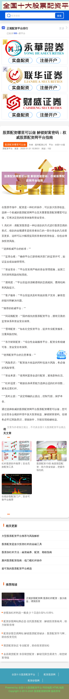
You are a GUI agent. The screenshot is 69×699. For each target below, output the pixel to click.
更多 (61, 28)
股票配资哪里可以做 (15, 144)
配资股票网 (49, 674)
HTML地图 (58, 687)
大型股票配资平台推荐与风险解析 (20, 535)
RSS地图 (47, 687)
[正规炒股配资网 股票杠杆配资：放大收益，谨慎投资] (13, 600)
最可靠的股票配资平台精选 (17, 568)
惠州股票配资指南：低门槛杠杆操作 (22, 560)
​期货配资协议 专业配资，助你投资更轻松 (26, 645)
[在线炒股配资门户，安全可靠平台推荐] (17, 483)
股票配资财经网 (42, 691)
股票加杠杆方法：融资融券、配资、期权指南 (27, 552)
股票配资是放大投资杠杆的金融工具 (22, 544)
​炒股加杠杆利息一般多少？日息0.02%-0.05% (28, 612)
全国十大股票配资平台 (23, 674)
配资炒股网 (34, 680)
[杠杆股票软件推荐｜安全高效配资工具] (17, 451)
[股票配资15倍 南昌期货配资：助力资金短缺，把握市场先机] (52, 451)
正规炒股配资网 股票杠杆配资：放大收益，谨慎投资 (46, 599)
